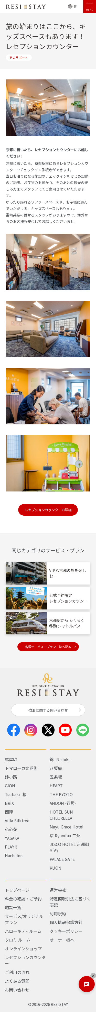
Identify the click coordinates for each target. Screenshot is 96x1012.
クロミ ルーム (17, 940)
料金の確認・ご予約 (23, 899)
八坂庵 (56, 768)
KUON (55, 868)
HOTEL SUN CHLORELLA (61, 815)
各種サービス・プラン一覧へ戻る (48, 646)
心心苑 (11, 829)
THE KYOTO (61, 794)
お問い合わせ (17, 990)
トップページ (17, 890)
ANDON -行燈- (63, 803)
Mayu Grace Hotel (66, 827)
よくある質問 (17, 981)
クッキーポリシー (66, 931)
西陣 (9, 812)
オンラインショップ (23, 948)
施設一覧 (13, 907)
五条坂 (56, 777)
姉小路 (11, 777)
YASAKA (12, 838)
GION (10, 785)
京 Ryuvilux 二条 (65, 835)
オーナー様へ (62, 940)
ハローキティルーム (23, 931)
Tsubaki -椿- (16, 794)
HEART (56, 785)
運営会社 (58, 890)
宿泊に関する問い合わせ (48, 710)
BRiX (9, 803)
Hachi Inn (14, 855)
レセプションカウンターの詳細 (50, 509)
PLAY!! (11, 847)
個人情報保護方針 (66, 922)
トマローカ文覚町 (21, 768)
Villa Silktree (17, 820)
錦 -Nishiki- (60, 759)
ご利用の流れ (17, 972)
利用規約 (58, 913)
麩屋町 (11, 759)
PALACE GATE (62, 859)
